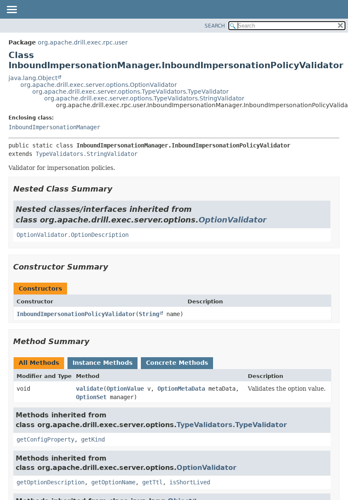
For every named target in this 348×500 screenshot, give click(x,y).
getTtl (152, 482)
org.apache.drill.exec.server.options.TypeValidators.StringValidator (144, 98)
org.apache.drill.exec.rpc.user (83, 42)
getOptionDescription (50, 482)
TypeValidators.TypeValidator (232, 425)
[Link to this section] (118, 188)
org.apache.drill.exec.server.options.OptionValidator (98, 84)
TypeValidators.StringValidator (87, 153)
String (149, 314)
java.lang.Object (32, 78)
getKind (93, 439)
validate (89, 388)
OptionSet (91, 397)
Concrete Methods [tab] (177, 362)
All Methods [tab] (39, 362)
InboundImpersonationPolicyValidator (76, 314)
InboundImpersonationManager (54, 127)
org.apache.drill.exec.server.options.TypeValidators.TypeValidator (130, 91)
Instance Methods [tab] (102, 362)
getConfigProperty (45, 439)
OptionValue (125, 388)
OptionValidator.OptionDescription (73, 234)
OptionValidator (233, 219)
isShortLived (189, 482)
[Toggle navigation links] (11, 10)
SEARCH (215, 26)
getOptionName (113, 482)
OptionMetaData (181, 388)
